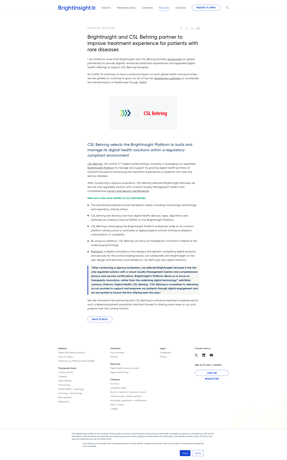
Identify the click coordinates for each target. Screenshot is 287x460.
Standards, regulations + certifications (128, 400)
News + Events (117, 404)
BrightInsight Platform (100, 167)
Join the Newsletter (212, 374)
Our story (114, 383)
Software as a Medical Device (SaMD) (76, 361)
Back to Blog (100, 319)
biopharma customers (167, 78)
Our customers (117, 352)
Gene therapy (65, 380)
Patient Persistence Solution (71, 352)
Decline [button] (198, 453)
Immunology (64, 385)
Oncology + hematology (70, 393)
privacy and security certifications (128, 190)
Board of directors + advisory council (128, 392)
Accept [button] (185, 453)
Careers (114, 409)
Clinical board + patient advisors (126, 396)
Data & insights (65, 357)
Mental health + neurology (71, 389)
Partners (114, 357)
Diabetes (62, 376)
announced (174, 59)
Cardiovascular (65, 372)
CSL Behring (94, 163)
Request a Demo (206, 7)
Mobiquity (97, 251)
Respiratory (63, 401)
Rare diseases (65, 397)
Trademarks (165, 352)
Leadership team (118, 388)
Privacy (163, 357)
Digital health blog (119, 372)
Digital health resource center (124, 368)
